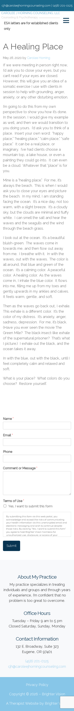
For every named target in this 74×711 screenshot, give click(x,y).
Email (8, 435)
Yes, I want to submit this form (30, 506)
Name (8, 419)
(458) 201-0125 (37, 661)
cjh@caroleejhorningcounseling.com (37, 666)
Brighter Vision (53, 694)
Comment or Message (20, 468)
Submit (12, 546)
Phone (7, 452)
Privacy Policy (37, 685)
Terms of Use (13, 501)
